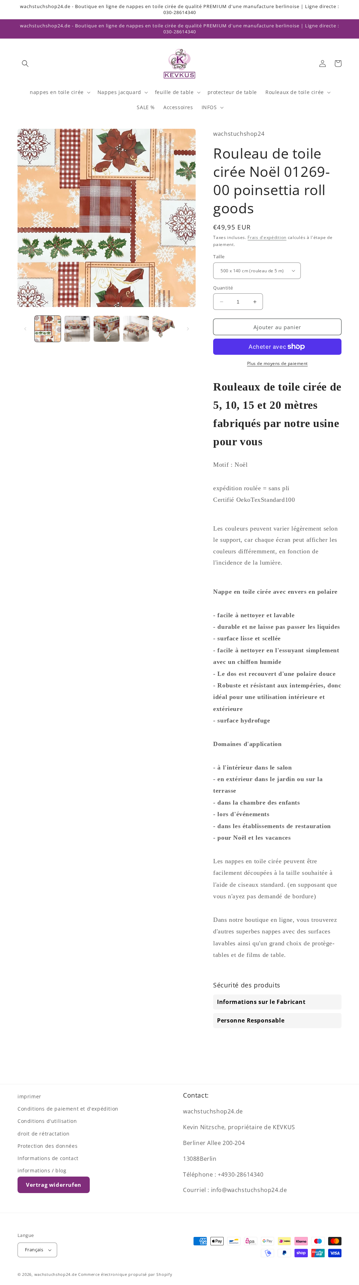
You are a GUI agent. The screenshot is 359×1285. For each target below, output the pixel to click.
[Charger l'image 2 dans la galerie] (77, 329)
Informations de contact (48, 1158)
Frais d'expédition (267, 237)
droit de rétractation (44, 1133)
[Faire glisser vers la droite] (188, 329)
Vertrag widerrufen (53, 1184)
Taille (218, 256)
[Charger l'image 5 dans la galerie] (165, 329)
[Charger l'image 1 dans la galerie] (48, 329)
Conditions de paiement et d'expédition (68, 1108)
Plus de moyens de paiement (277, 363)
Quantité (223, 288)
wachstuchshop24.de (55, 1274)
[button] (25, 63)
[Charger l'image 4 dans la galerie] (136, 329)
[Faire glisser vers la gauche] (25, 329)
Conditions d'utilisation (47, 1121)
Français (34, 1249)
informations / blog (42, 1170)
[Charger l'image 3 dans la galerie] (107, 329)
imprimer (29, 1096)
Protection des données (47, 1146)
